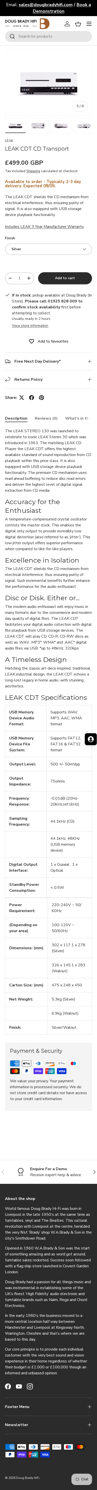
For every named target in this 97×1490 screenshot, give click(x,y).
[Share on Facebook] (32, 398)
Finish (10, 238)
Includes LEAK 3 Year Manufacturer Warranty (44, 226)
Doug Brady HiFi (27, 1478)
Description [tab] (16, 418)
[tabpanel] (48, 731)
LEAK (9, 140)
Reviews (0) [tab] (46, 418)
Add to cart (65, 278)
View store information (30, 325)
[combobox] (48, 36)
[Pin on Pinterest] (42, 398)
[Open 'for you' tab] (91, 739)
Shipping (33, 171)
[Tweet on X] (22, 398)
